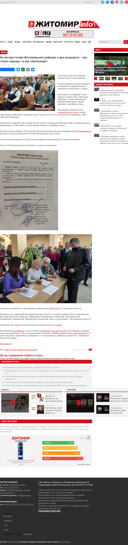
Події (10, 42)
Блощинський (31, 349)
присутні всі (54, 308)
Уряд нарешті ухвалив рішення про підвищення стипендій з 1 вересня (32, 367)
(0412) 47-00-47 (11, 504)
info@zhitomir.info (17, 485)
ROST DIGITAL (64, 541)
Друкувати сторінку (80, 350)
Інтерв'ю (68, 42)
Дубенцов (21, 349)
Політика (27, 42)
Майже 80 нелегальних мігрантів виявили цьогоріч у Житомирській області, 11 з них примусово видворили (46, 385)
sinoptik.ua (27, 534)
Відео (98, 50)
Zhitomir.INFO (13, 541)
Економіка (38, 42)
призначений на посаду (68, 112)
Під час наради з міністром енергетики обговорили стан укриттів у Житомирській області (39, 382)
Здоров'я (58, 42)
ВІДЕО (77, 42)
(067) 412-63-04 (26, 504)
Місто (3, 42)
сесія (14, 349)
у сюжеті (58, 325)
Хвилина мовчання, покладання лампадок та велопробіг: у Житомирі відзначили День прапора (114, 92)
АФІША (49, 42)
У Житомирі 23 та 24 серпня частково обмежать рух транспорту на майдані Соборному (113, 128)
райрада (8, 349)
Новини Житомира (104, 84)
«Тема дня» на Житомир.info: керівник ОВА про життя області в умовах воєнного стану (119, 401)
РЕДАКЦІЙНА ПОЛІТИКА (49, 511)
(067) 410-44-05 (11, 487)
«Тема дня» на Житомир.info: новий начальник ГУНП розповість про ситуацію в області (118, 413)
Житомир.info (19, 330)
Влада (17, 42)
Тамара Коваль (24, 495)
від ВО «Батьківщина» (81, 131)
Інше (84, 42)
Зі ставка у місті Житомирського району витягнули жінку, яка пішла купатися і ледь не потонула (113, 103)
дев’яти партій (79, 333)
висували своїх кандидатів (53, 330)
